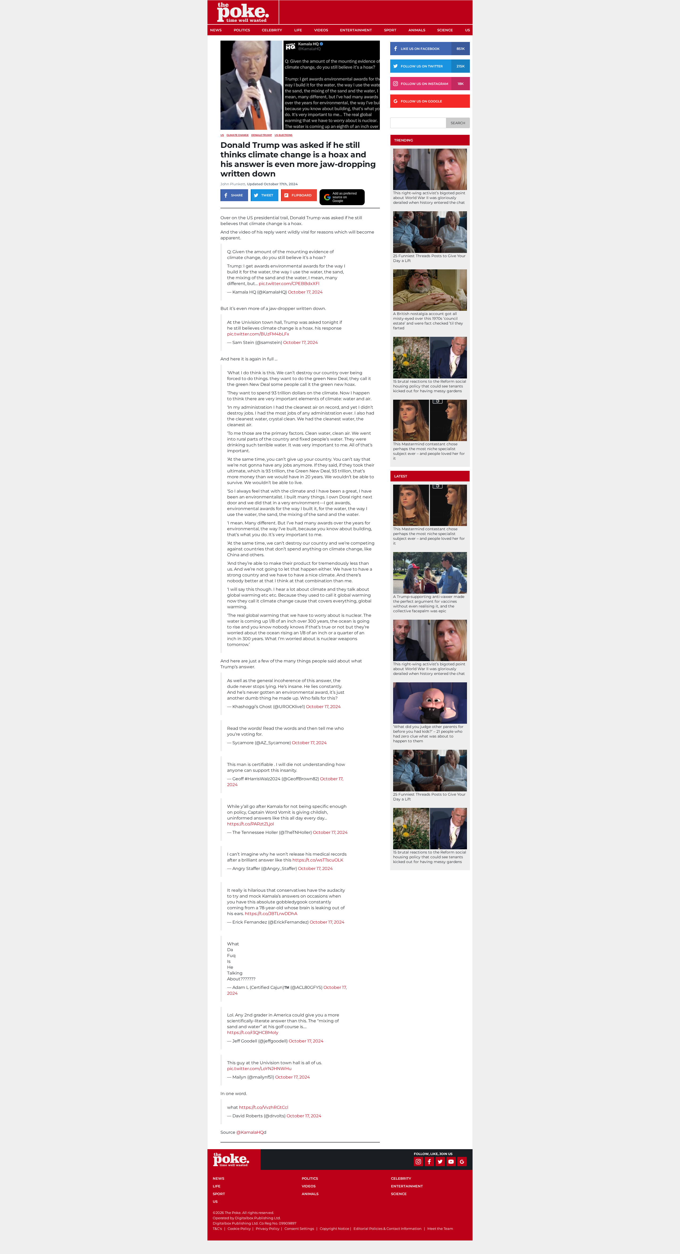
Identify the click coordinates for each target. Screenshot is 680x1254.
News (216, 30)
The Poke (243, 12)
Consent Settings (299, 1228)
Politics (242, 30)
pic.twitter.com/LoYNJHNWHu (259, 1068)
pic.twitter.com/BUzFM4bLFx (258, 334)
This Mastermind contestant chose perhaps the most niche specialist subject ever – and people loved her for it (429, 451)
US (467, 30)
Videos (321, 30)
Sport (390, 30)
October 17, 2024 (305, 292)
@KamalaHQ (250, 1132)
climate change (238, 134)
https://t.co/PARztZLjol (250, 823)
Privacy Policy (267, 1228)
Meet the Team (440, 1228)
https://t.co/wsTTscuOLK (317, 860)
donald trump (261, 134)
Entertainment (356, 30)
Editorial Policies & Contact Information (388, 1228)
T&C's (217, 1228)
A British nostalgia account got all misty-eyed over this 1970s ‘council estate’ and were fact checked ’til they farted (428, 320)
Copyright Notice (334, 1228)
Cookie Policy (239, 1228)
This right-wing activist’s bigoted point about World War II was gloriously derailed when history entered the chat (429, 198)
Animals (417, 30)
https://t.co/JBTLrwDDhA (271, 913)
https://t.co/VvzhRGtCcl (263, 1107)
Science (445, 30)
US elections (283, 134)
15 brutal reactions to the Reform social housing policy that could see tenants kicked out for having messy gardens (429, 386)
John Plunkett (232, 184)
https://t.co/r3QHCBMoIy (252, 1032)
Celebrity (272, 30)
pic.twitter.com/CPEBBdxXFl (289, 283)
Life (298, 30)
